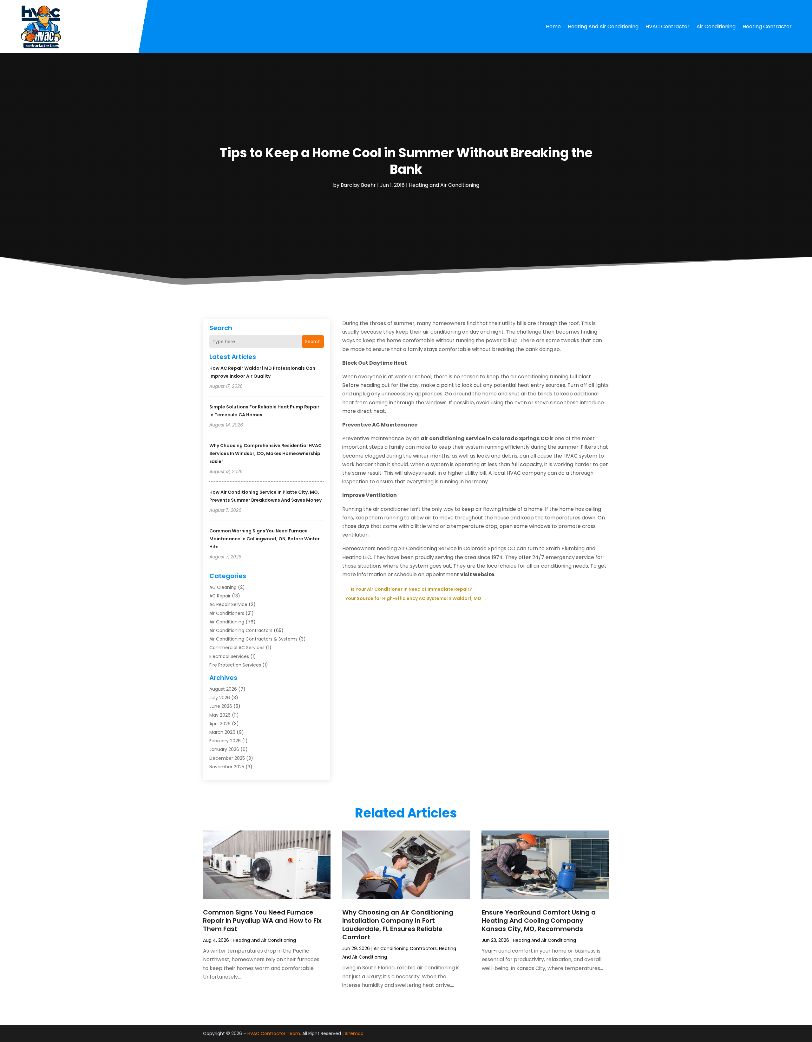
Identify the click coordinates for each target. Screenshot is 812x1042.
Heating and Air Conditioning (603, 26)
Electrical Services (229, 656)
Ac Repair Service (228, 604)
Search (313, 341)
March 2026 (222, 732)
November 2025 (226, 767)
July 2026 (219, 697)
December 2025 (227, 758)
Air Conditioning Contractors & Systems (253, 639)
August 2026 (223, 689)
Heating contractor (767, 26)
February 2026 (225, 741)
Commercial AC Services (237, 647)
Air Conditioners (226, 613)
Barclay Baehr (358, 185)
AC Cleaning (223, 587)
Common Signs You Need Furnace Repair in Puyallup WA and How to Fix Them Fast (262, 920)
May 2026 (220, 715)
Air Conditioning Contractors (240, 630)
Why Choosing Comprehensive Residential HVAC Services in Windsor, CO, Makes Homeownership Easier (265, 453)
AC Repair (220, 596)
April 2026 (220, 723)
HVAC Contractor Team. (274, 1033)
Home (553, 26)
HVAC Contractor (667, 26)
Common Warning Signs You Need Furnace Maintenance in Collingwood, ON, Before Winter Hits (264, 539)
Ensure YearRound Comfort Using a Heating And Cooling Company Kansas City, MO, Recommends (539, 920)
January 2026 (224, 749)
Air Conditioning (716, 26)
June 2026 (220, 706)
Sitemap (354, 1033)
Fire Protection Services (235, 665)
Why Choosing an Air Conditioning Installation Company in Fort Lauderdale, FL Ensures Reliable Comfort (397, 924)
